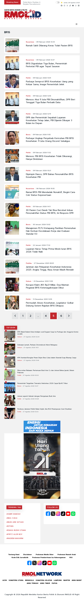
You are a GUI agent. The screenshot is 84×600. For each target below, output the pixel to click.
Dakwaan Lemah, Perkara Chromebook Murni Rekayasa (37, 345)
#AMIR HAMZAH (13, 514)
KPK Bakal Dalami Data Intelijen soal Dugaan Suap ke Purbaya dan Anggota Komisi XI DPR (47, 333)
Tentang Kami (13, 554)
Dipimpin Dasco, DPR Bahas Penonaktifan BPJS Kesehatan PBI (50, 175)
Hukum (28, 281)
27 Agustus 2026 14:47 (30, 386)
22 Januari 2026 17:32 (41, 245)
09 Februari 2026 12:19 (42, 114)
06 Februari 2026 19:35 (45, 188)
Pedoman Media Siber (45, 554)
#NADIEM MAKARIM (14, 538)
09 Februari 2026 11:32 (42, 152)
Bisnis (28, 134)
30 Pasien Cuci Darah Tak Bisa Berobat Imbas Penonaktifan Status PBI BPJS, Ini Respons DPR (50, 211)
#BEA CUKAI (11, 518)
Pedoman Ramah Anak (67, 554)
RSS (71, 557)
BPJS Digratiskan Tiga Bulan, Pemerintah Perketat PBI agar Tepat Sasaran (46, 65)
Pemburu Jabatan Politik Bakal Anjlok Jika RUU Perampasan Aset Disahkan (44, 409)
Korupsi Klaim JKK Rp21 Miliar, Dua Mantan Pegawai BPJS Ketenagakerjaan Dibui (47, 286)
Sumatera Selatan (44, 580)
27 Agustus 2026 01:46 (31, 360)
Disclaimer (27, 554)
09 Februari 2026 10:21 (42, 170)
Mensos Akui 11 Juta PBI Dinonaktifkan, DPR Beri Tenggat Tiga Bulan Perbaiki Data (50, 101)
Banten (66, 580)
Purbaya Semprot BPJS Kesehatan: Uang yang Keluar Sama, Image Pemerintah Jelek (49, 83)
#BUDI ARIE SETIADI (15, 522)
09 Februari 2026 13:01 (42, 78)
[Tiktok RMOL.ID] (63, 513)
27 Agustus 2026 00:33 (31, 375)
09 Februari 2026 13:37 (45, 60)
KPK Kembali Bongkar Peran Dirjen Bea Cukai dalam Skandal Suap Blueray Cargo (46, 358)
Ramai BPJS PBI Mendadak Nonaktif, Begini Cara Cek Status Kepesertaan (50, 193)
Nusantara (30, 42)
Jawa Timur (45, 583)
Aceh (4, 580)
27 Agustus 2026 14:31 (31, 348)
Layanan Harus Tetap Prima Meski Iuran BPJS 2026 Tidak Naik (49, 250)
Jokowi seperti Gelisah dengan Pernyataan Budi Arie (36, 396)
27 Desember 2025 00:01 (44, 263)
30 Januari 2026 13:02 (41, 224)
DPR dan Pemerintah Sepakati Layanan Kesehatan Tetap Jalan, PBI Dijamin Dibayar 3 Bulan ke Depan (49, 120)
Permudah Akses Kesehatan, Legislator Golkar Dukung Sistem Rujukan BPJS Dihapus (50, 304)
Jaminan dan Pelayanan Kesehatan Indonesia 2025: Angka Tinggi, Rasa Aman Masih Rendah (50, 268)
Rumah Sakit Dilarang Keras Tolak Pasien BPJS (49, 45)
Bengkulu (29, 580)
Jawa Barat (77, 580)
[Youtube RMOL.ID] (68, 513)
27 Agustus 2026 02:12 (30, 412)
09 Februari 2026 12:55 (42, 96)
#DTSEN (9, 526)
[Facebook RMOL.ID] (48, 513)
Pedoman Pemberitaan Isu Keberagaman (49, 557)
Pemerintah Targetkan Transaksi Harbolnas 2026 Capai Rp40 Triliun (42, 383)
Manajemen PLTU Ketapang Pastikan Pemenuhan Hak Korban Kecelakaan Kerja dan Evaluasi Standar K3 (51, 231)
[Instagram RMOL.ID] (58, 513)
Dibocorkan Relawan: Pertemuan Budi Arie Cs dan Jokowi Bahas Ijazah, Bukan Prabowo (45, 371)
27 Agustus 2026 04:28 (31, 399)
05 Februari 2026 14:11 (42, 206)
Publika (29, 263)
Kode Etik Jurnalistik (20, 557)
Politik (28, 78)
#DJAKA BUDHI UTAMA (16, 530)
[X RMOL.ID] (53, 513)
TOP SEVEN (10, 327)
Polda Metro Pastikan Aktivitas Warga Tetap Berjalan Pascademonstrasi (39, 3)
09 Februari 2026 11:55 (42, 134)
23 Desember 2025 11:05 (43, 281)
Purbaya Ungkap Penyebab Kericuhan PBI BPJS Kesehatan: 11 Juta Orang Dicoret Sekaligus (50, 139)
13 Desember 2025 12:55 (42, 299)
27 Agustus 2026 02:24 (31, 337)
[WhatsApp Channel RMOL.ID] (73, 513)
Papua (54, 583)
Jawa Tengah (32, 583)
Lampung (58, 580)
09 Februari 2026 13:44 (45, 42)
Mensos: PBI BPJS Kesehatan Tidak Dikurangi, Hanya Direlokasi (49, 157)
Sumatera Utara (16, 580)
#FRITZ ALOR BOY (14, 534)
